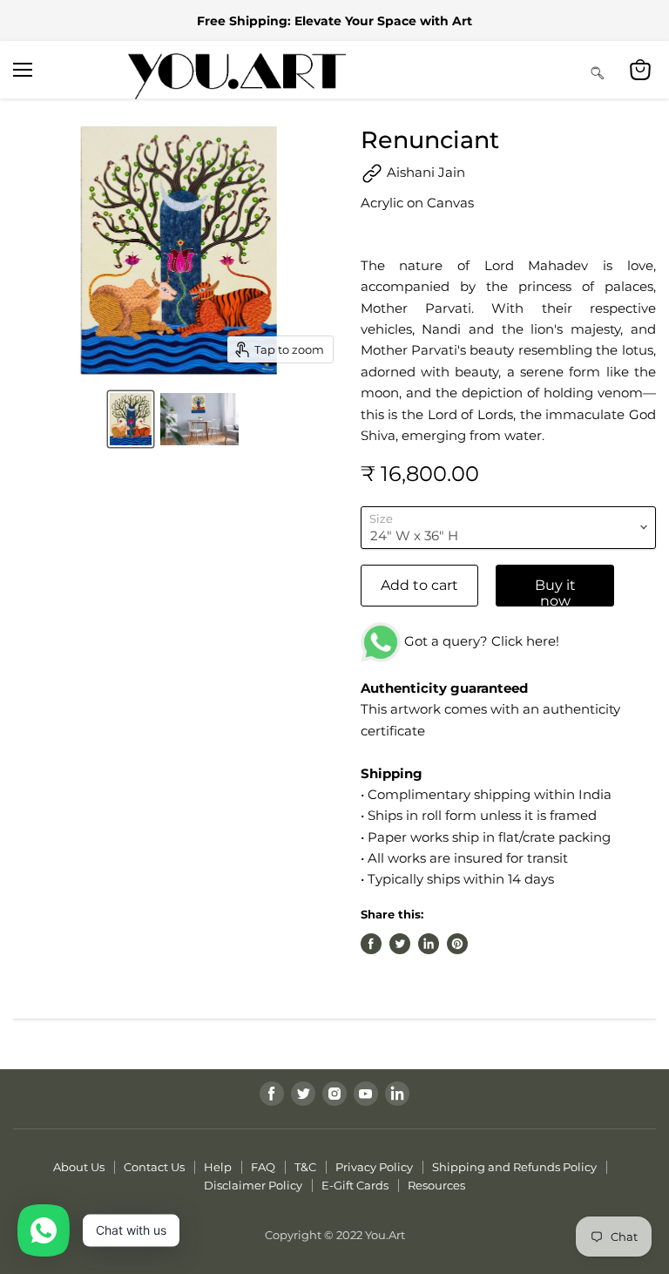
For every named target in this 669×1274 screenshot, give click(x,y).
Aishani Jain (424, 172)
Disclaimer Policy (253, 1185)
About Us (79, 1167)
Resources (436, 1185)
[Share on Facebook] (371, 943)
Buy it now (555, 592)
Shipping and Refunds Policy (514, 1167)
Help (218, 1167)
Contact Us (154, 1167)
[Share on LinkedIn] (428, 943)
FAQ (263, 1167)
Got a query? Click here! (480, 641)
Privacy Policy (374, 1167)
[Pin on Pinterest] (457, 943)
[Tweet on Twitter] (399, 943)
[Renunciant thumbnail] (130, 419)
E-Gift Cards (355, 1185)
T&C (305, 1167)
